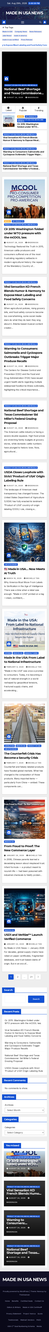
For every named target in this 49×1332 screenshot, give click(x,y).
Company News (21, 32)
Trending (38, 110)
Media (39, 1326)
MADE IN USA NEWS (24, 13)
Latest (9, 110)
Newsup (40, 1291)
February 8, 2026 (15, 667)
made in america (20, 36)
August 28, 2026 (15, 242)
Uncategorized (11, 564)
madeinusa (16, 97)
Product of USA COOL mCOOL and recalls (30, 120)
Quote (40, 1314)
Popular (23, 110)
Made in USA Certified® (32, 1307)
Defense (8, 653)
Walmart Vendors (27, 1320)
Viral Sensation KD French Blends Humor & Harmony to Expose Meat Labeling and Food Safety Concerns (21, 140)
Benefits (15, 1301)
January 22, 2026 (16, 944)
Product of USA (34, 746)
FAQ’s (38, 1320)
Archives (9, 1105)
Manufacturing (31, 653)
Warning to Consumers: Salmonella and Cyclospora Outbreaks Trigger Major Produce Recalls (23, 155)
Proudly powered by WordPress (16, 1291)
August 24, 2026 (15, 304)
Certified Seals (27, 1301)
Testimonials (13, 1320)
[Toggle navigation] (22, 22)
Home (7, 1301)
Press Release (26, 40)
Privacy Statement (13, 1314)
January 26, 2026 (16, 855)
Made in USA (7, 32)
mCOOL (20, 116)
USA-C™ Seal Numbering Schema (21, 1326)
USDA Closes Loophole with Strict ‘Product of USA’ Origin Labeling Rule (24, 476)
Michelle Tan (32, 578)
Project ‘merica (29, 1314)
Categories (10, 1127)
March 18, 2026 (14, 578)
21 (31, 977)
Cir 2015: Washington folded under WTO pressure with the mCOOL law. (30, 128)
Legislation (9, 746)
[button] (40, 22)
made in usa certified (10, 40)
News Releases (35, 32)
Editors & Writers (14, 1307)
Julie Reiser (7, 36)
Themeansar (24, 1295)
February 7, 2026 (15, 763)
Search (8, 990)
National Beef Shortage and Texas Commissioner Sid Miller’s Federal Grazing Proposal (20, 169)
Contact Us (39, 1301)
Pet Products (31, 116)
